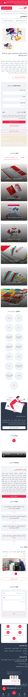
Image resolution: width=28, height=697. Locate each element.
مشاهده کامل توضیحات (19, 77)
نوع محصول (22, 103)
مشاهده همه (14, 579)
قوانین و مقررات (7, 648)
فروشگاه (6, 651)
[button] (16, 573)
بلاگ (21, 648)
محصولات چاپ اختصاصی (8, 20)
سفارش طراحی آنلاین (14, 131)
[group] (14, 35)
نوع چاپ (23, 96)
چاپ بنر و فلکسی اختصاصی (11, 157)
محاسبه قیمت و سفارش (20, 20)
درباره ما (25, 653)
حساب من (19, 695)
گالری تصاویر (11, 651)
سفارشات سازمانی (15, 648)
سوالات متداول (18, 651)
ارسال (14, 613)
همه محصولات (9, 13)
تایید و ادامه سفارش (14, 122)
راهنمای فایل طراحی (14, 126)
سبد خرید (3, 695)
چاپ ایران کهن (16, 13)
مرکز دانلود (24, 651)
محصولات (25, 648)
